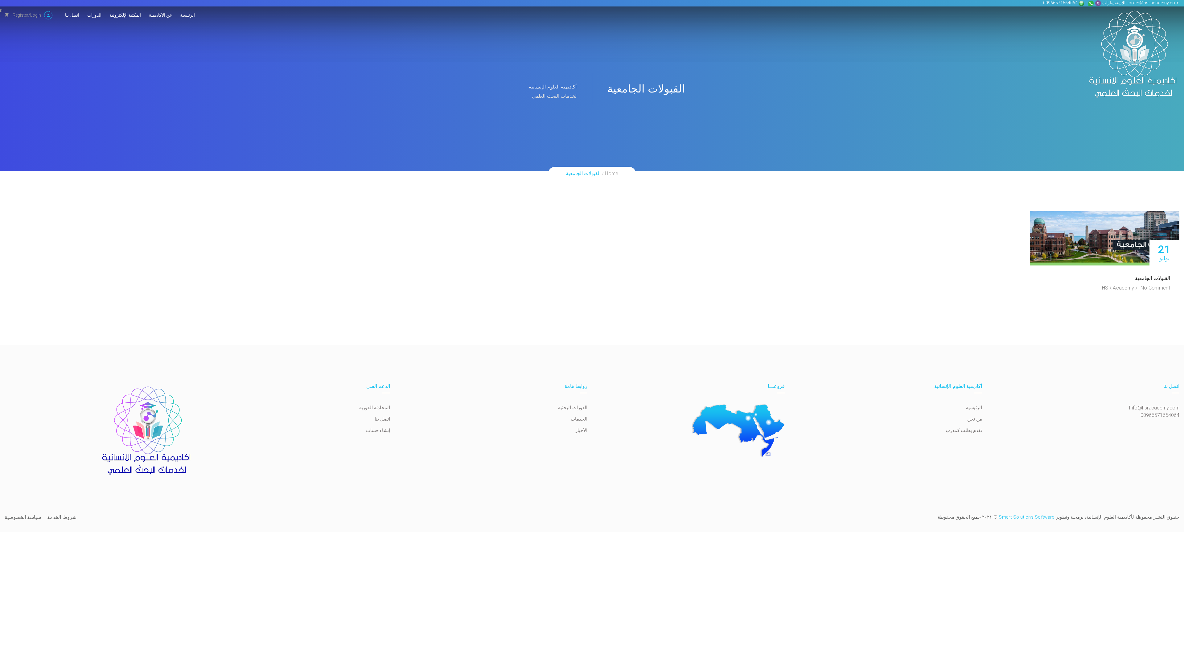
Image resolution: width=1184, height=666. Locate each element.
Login (35, 15)
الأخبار (581, 430)
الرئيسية (187, 15)
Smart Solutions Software (1026, 517)
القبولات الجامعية (1152, 278)
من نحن (974, 419)
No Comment (1155, 288)
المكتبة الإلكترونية (125, 15)
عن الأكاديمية (160, 15)
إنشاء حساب (378, 430)
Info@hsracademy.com (1154, 408)
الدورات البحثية (572, 407)
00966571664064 (1061, 2)
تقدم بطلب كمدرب (964, 430)
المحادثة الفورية (374, 407)
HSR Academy (1118, 288)
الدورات (94, 15)
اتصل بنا (72, 15)
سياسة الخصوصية (23, 517)
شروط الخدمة (61, 517)
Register (20, 15)
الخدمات (579, 419)
